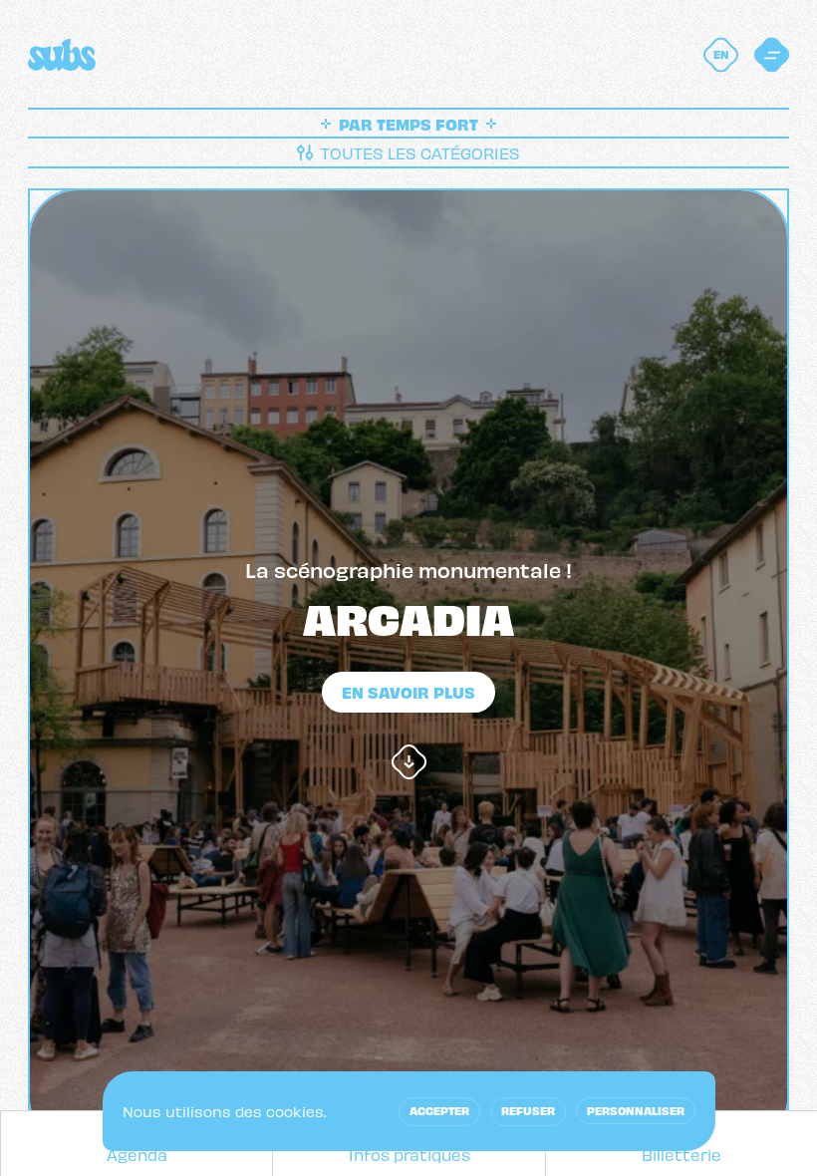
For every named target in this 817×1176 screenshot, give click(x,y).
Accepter (439, 1110)
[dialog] (409, 1111)
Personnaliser (635, 1110)
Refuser (528, 1110)
